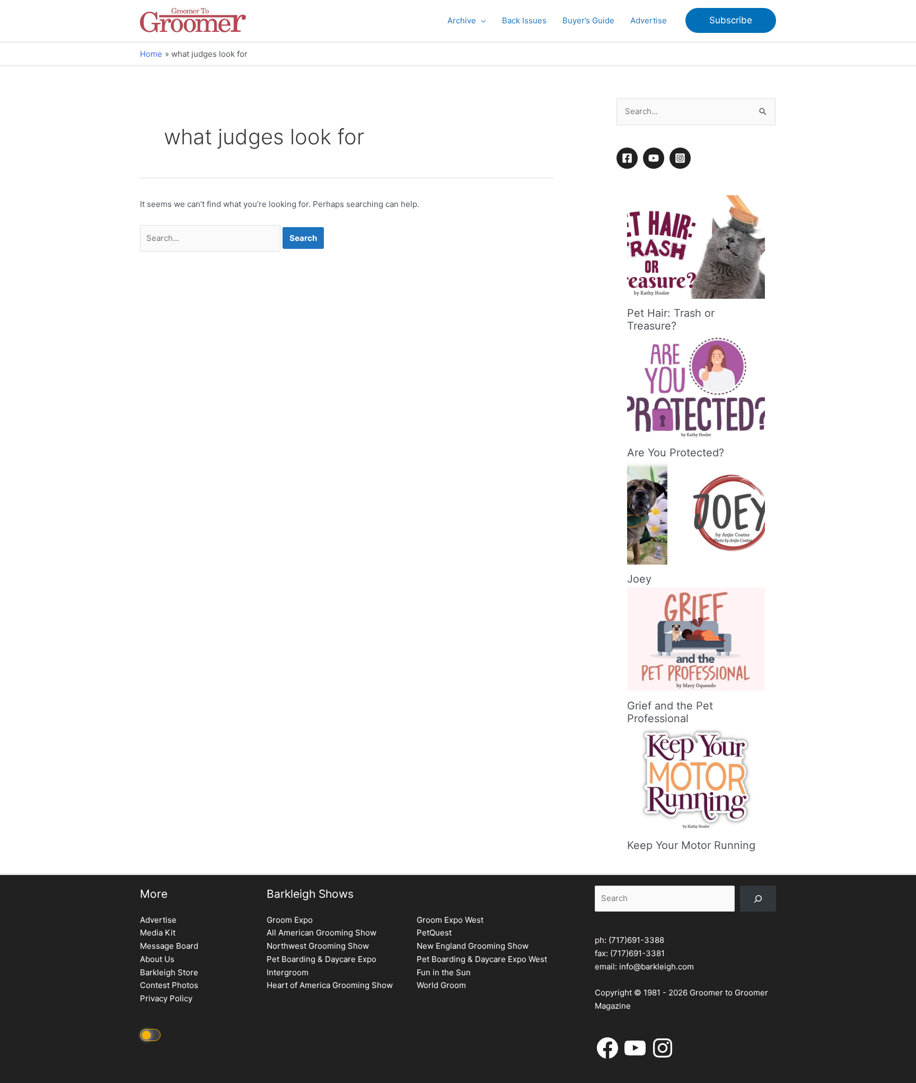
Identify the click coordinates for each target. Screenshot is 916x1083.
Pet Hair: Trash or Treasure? (671, 320)
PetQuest (434, 933)
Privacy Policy (166, 998)
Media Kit (157, 933)
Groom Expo (290, 920)
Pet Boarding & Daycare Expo (321, 959)
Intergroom (288, 972)
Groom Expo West (450, 920)
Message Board (169, 946)
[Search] (758, 899)
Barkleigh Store (169, 972)
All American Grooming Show (321, 933)
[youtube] (655, 158)
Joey (639, 579)
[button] (481, 20)
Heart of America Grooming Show (330, 985)
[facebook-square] (628, 158)
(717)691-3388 (636, 940)
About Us (157, 959)
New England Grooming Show (473, 946)
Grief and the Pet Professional (670, 712)
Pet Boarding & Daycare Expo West (482, 959)
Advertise (158, 920)
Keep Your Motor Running (691, 844)
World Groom (441, 985)
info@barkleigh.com (656, 966)
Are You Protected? (675, 452)
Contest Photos (169, 985)
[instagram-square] (682, 158)
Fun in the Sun (444, 972)
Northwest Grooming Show (318, 946)
